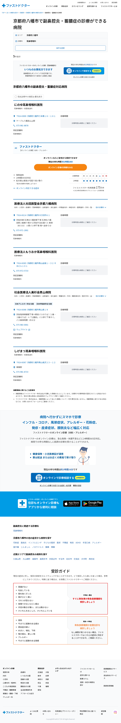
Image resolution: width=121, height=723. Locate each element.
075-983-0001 (22, 324)
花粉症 (16, 542)
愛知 (39, 690)
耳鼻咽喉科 (18, 530)
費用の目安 (77, 485)
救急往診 (64, 6)
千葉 (39, 686)
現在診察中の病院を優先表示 (30, 96)
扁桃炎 (23, 542)
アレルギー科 (8, 697)
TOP (3, 13)
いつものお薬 (25, 676)
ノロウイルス (37, 547)
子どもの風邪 (49, 542)
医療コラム (84, 678)
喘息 (72, 542)
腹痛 (47, 547)
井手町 (84, 558)
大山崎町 (26, 558)
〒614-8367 (36, 362)
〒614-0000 (36, 116)
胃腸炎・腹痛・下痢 (10, 693)
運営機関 (114, 2)
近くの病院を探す (12, 13)
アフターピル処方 (27, 693)
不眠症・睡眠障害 (9, 690)
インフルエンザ (35, 542)
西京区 (92, 558)
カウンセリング (77, 6)
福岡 (47, 686)
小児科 (5, 679)
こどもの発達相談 (9, 686)
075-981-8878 (22, 125)
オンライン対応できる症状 (27, 188)
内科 (4, 676)
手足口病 (86, 542)
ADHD (78, 542)
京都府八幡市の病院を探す (34, 13)
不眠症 (65, 542)
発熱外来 (6, 672)
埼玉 (39, 683)
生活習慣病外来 (26, 690)
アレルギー (97, 542)
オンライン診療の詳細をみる (60, 167)
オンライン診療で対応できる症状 (84, 77)
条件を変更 (60, 48)
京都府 (22, 13)
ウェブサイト (22, 329)
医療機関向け (82, 2)
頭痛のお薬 (25, 679)
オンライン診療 (52, 6)
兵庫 (47, 676)
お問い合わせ (104, 2)
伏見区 (76, 558)
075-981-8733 (22, 371)
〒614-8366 (32, 309)
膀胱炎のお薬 (25, 686)
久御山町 (17, 558)
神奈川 (40, 679)
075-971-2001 (22, 230)
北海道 (40, 672)
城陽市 (35, 558)
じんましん (25, 547)
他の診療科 (100, 207)
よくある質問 (93, 2)
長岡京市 (43, 558)
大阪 (47, 672)
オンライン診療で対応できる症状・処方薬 (55, 485)
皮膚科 (23, 672)
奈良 (47, 683)
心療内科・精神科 (9, 683)
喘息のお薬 (25, 683)
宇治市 (61, 558)
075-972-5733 (22, 270)
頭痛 (53, 547)
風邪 (58, 542)
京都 (47, 679)
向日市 (69, 558)
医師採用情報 (109, 686)
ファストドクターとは (109, 6)
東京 (39, 676)
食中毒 (16, 547)
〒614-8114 (33, 215)
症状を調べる (92, 6)
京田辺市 (53, 558)
